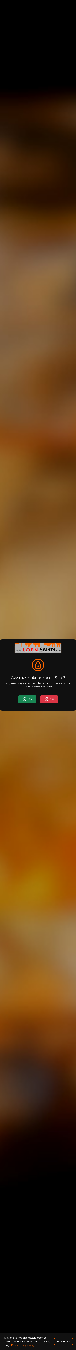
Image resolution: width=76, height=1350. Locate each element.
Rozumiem (63, 1341)
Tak (27, 699)
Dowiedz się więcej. (23, 1345)
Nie (49, 699)
